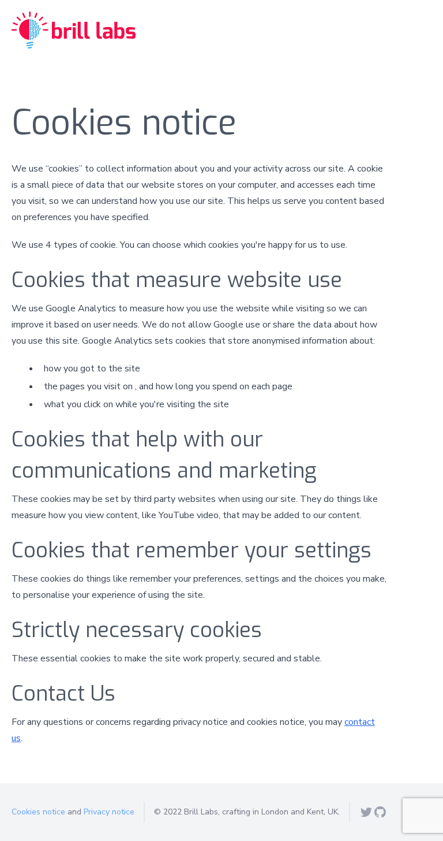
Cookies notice (38, 811)
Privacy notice (109, 811)
